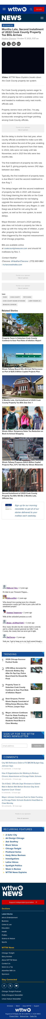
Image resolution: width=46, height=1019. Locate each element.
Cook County (15, 297)
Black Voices (12, 845)
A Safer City (11, 834)
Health (4, 931)
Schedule (10, 1006)
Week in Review (13, 869)
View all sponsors (23, 130)
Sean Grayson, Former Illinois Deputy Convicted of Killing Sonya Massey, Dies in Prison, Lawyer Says (17, 702)
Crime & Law (7, 924)
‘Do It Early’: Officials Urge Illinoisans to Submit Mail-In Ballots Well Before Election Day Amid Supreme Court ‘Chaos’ (21, 786)
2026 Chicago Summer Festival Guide (15, 660)
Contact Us (6, 963)
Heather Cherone (9, 38)
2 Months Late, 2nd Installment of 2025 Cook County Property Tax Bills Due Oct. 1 (21, 401)
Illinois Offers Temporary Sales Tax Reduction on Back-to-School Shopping (22, 432)
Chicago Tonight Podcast (11, 991)
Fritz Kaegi (27, 297)
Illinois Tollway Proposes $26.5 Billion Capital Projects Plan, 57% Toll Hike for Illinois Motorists (22, 463)
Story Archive (7, 956)
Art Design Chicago (15, 838)
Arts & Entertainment (9, 917)
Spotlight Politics (14, 865)
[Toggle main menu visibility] (4, 9)
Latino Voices (12, 862)
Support (36, 1006)
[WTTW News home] (11, 17)
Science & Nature (8, 938)
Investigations (12, 858)
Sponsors (5, 974)
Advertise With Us (8, 970)
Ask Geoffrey (12, 841)
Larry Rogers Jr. (35, 301)
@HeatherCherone (19, 261)
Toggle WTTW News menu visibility (43, 18)
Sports (4, 942)
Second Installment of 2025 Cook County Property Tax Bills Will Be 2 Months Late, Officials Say (19, 496)
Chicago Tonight (13, 848)
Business (8, 25)
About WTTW (27, 1006)
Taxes (5, 297)
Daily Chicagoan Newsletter (12, 995)
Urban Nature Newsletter (11, 999)
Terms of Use (24, 1016)
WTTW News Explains (16, 872)
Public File (33, 1016)
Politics (4, 935)
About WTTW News (9, 960)
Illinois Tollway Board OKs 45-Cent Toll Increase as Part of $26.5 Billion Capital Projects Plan (22, 370)
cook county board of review (14, 301)
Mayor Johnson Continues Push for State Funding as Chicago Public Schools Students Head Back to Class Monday (17, 718)
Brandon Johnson (9, 304)
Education (5, 928)
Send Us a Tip (7, 967)
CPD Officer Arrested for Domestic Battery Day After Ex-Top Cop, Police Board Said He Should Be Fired (16, 673)
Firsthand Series (13, 851)
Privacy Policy (13, 1016)
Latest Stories (7, 914)
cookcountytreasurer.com (15, 248)
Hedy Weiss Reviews (16, 855)
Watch (18, 1006)
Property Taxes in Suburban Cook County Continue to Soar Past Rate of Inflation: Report (21, 339)
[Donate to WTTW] (23, 1010)
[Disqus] (23, 552)
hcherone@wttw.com (12, 264)
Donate (39, 9)
